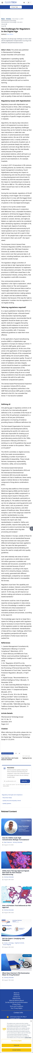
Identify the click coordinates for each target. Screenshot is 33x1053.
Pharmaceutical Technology (8, 20)
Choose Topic (14, 7)
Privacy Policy (16, 1004)
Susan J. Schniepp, (9, 943)
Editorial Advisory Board (16, 1000)
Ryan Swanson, (8, 842)
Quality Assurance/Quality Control (12, 800)
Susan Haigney (7, 944)
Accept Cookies (16, 1050)
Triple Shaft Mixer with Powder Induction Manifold (9, 758)
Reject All (16, 1045)
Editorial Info (16, 998)
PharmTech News (7, 797)
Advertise (16, 995)
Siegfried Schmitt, (19, 943)
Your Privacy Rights (16, 1008)
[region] (16, 1036)
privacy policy (6, 786)
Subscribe (24, 781)
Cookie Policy (28, 1037)
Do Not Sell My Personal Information (16, 1002)
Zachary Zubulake (17, 842)
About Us (16, 993)
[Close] (31, 1021)
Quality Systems (7, 803)
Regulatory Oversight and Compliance (12, 795)
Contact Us (16, 996)
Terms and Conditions (16, 1006)
